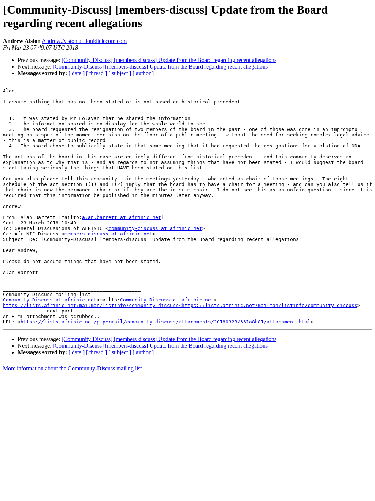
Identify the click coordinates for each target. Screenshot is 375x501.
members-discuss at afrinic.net (108, 234)
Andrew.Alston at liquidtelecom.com (84, 41)
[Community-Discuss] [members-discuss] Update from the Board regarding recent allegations (169, 60)
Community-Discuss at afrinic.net (50, 300)
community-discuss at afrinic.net (155, 228)
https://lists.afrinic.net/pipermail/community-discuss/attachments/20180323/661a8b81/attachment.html (166, 322)
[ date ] (76, 73)
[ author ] (143, 73)
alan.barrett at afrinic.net (121, 217)
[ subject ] (119, 73)
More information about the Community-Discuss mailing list (72, 368)
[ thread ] (96, 73)
